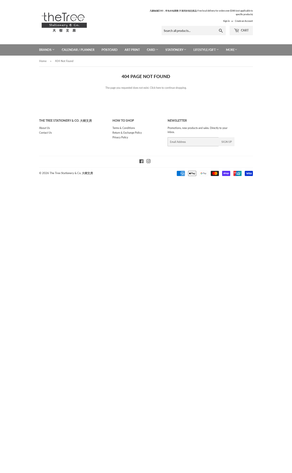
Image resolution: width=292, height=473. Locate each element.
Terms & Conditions (123, 128)
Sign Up (226, 141)
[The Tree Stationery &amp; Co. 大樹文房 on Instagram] (148, 162)
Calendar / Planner (78, 50)
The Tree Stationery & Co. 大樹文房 (71, 173)
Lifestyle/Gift (204, 50)
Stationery (174, 50)
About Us (44, 128)
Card (151, 50)
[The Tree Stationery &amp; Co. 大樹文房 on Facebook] (141, 162)
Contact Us (45, 132)
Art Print (132, 50)
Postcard (110, 50)
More (230, 50)
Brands (45, 50)
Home (43, 61)
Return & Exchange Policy (127, 132)
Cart (244, 30)
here (158, 87)
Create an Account (244, 21)
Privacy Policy (120, 137)
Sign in (226, 21)
